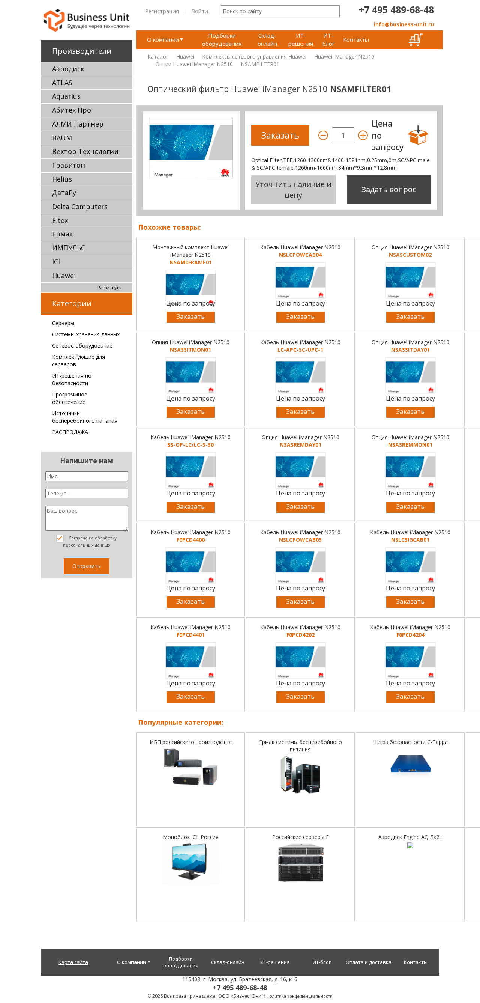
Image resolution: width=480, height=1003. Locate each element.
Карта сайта (73, 962)
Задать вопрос (389, 189)
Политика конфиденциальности (300, 996)
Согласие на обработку (90, 541)
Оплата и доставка (369, 962)
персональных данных (86, 545)
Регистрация (162, 11)
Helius (62, 179)
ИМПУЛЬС (68, 247)
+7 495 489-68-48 (396, 9)
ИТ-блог (328, 39)
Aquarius (66, 96)
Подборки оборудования (222, 39)
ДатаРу (64, 192)
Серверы (63, 323)
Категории (72, 303)
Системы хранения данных (86, 334)
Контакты (356, 39)
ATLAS (62, 82)
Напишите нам (86, 460)
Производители (81, 51)
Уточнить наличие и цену (293, 189)
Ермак (62, 233)
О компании (163, 39)
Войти (199, 11)
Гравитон (68, 165)
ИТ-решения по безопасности (72, 379)
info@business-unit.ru (404, 24)
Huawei (64, 275)
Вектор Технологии (85, 151)
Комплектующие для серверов (78, 360)
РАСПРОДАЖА (70, 431)
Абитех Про (71, 109)
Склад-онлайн (267, 39)
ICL (57, 261)
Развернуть (109, 287)
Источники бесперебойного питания (84, 417)
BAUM (62, 137)
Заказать (190, 316)
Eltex (60, 220)
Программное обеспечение (69, 398)
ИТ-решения (300, 39)
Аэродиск (68, 68)
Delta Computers (80, 206)
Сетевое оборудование (82, 345)
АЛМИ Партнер (78, 123)
